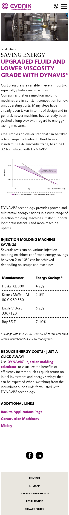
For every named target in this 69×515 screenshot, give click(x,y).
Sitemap (34, 486)
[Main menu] (64, 6)
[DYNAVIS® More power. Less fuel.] (16, 6)
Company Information (34, 493)
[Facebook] (29, 455)
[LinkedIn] (39, 455)
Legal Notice (34, 501)
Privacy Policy (34, 509)
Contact (34, 478)
